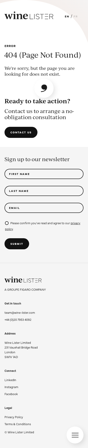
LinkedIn (10, 380)
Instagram (11, 387)
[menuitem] (19, 417)
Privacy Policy (14, 417)
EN (67, 16)
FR (76, 16)
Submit (16, 243)
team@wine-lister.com (20, 312)
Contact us (21, 132)
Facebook (11, 394)
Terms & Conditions (18, 424)
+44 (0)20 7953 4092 (18, 319)
